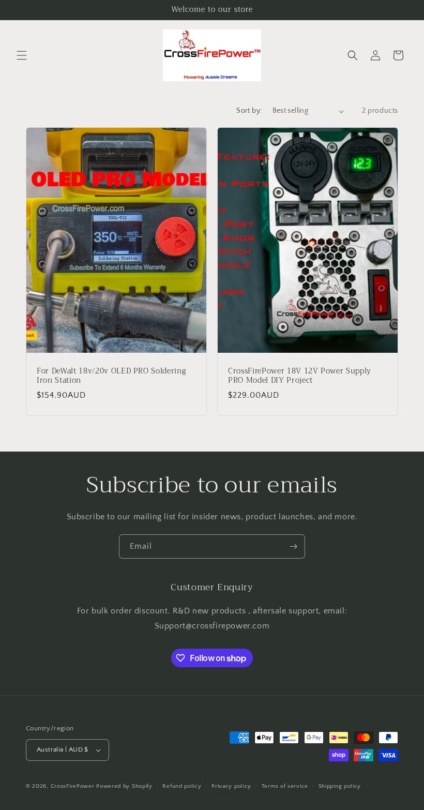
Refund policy (181, 786)
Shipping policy (340, 786)
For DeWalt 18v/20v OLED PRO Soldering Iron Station (111, 376)
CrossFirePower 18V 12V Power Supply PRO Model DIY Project (299, 376)
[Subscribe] (293, 546)
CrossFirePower (73, 786)
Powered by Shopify (124, 786)
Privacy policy (231, 786)
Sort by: (249, 111)
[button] (21, 55)
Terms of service (285, 786)
